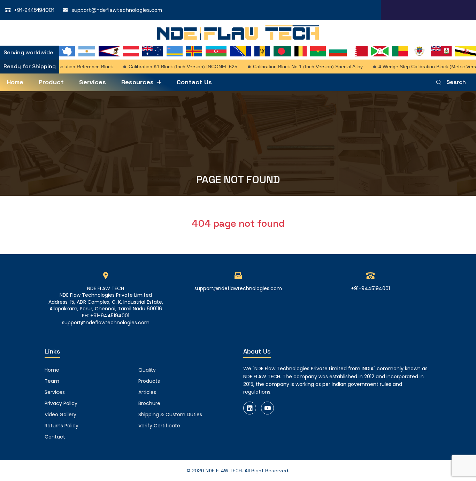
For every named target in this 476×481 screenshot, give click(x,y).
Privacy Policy (61, 403)
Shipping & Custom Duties (170, 414)
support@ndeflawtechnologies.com (116, 10)
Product (51, 82)
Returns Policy (61, 425)
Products (149, 381)
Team (52, 381)
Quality (147, 369)
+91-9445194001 (34, 10)
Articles (147, 392)
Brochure (149, 403)
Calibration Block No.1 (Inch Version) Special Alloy (303, 66)
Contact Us (194, 82)
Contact (55, 436)
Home (15, 82)
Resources (137, 82)
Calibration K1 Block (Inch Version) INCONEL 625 (177, 66)
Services (92, 82)
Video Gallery (60, 414)
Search (456, 82)
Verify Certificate (159, 425)
